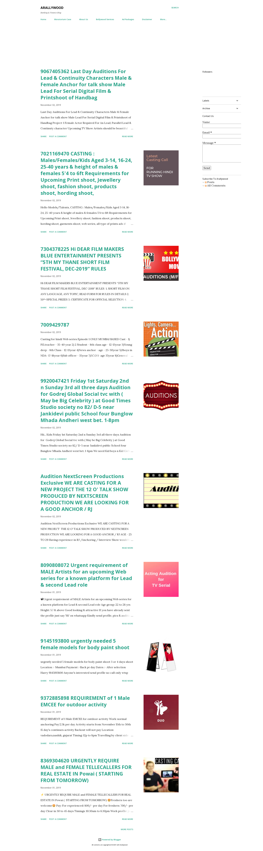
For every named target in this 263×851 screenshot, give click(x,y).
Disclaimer (147, 19)
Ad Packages (128, 19)
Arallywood (52, 7)
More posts (127, 829)
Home (43, 19)
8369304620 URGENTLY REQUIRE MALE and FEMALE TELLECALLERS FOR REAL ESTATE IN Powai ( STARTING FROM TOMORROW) (86, 770)
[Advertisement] (131, 47)
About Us (83, 19)
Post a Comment (58, 136)
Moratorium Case (62, 19)
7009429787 (55, 324)
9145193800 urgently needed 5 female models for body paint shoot (85, 644)
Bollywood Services (105, 19)
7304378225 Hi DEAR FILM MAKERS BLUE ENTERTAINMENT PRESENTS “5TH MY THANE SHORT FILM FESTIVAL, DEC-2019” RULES (82, 259)
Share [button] (44, 136)
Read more (127, 136)
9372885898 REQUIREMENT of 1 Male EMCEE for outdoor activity (85, 701)
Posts (210, 182)
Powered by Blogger (111, 839)
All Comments (216, 185)
